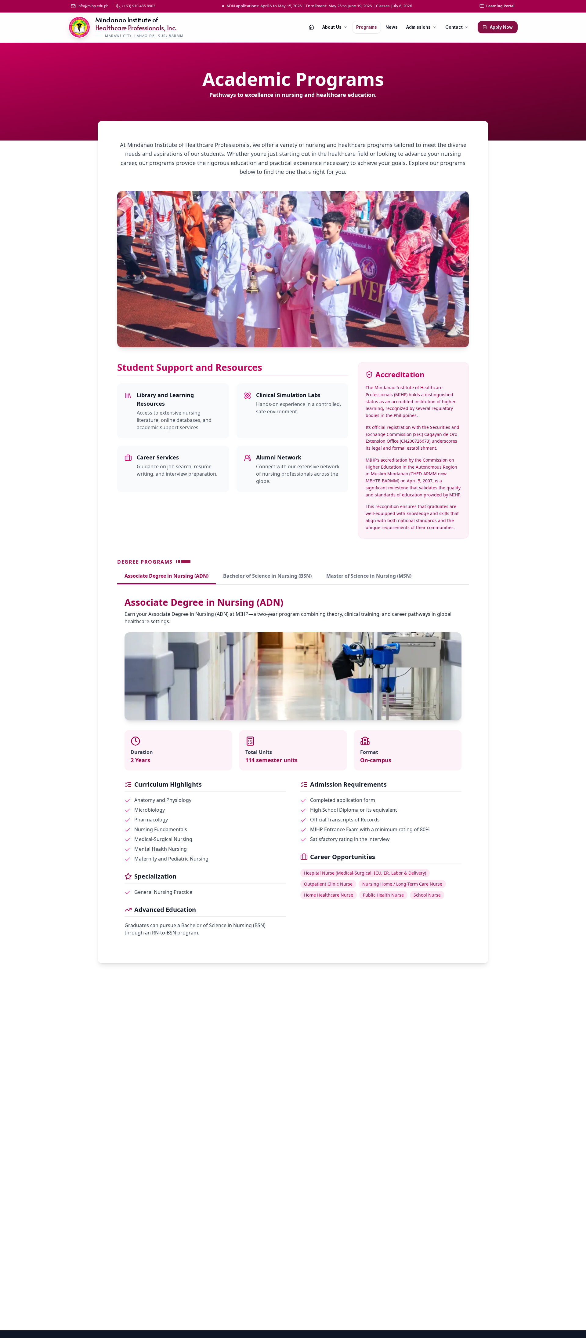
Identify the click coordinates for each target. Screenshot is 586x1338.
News (391, 27)
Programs (366, 27)
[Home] (311, 27)
